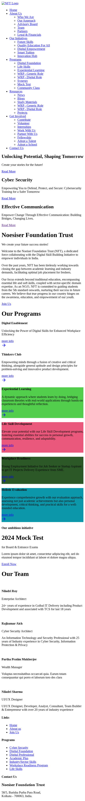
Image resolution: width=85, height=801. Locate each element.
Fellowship (24, 137)
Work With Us (26, 130)
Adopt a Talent (26, 141)
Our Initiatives (18, 38)
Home (13, 10)
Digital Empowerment (31, 49)
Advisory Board (27, 24)
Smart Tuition (25, 52)
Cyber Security (18, 747)
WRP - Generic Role (30, 73)
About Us (15, 13)
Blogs (21, 98)
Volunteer (23, 123)
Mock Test (24, 84)
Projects (22, 112)
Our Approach (26, 20)
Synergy (22, 80)
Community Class (28, 88)
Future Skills (25, 41)
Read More (9, 171)
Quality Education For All (33, 45)
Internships (24, 126)
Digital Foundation (29, 63)
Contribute (24, 119)
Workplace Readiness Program (28, 765)
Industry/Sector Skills (22, 761)
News (21, 95)
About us (15, 728)
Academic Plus (18, 758)
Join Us (6, 303)
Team (20, 27)
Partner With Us (27, 134)
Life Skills (23, 66)
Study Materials (27, 102)
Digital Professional (21, 754)
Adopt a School (27, 144)
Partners (22, 31)
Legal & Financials (29, 34)
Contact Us (16, 148)
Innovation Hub (27, 56)
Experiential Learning (30, 70)
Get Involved (17, 116)
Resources (15, 91)
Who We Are (25, 17)
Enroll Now (9, 564)
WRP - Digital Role (29, 77)
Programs (15, 59)
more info (8, 343)
